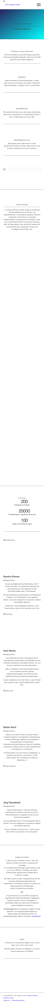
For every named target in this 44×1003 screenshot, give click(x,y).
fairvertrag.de (36, 916)
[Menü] (38, 4)
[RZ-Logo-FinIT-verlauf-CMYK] (18, 4)
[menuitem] (38, 4)
